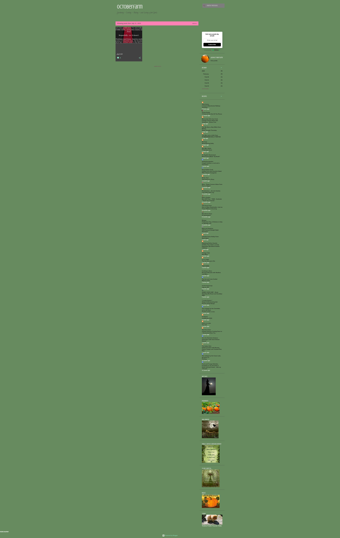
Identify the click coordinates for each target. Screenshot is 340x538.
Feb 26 (207, 77)
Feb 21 (207, 80)
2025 (203, 71)
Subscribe (212, 44)
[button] (140, 58)
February (206, 74)
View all (194, 23)
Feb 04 (207, 86)
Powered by (207, 50)
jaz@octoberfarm (217, 58)
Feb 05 (207, 83)
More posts (157, 66)
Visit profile (214, 60)
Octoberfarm (130, 7)
